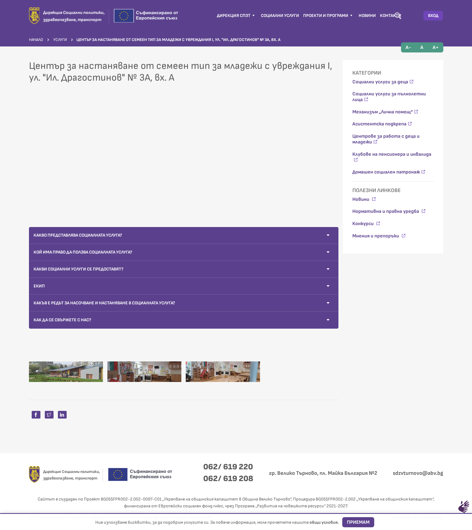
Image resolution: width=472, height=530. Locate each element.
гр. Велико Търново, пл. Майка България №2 (323, 473)
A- (408, 47)
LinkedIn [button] (62, 415)
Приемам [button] (358, 522)
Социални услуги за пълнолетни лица (389, 96)
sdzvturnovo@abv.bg (418, 473)
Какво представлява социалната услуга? (78, 235)
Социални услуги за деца (380, 82)
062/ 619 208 (228, 479)
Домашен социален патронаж (386, 172)
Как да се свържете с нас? (62, 320)
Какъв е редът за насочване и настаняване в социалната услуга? (104, 303)
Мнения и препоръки (376, 236)
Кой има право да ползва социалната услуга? (83, 252)
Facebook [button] (36, 415)
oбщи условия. (324, 522)
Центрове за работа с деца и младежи (386, 139)
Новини (367, 15)
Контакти (390, 15)
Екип (39, 286)
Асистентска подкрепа (379, 124)
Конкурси (363, 223)
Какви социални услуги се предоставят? (78, 269)
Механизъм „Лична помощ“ (382, 112)
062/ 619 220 (228, 467)
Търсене (397, 15)
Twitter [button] (49, 415)
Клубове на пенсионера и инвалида (391, 154)
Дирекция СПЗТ (234, 15)
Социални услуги (280, 15)
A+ (436, 47)
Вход (433, 15)
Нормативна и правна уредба (386, 211)
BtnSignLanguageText (463, 507)
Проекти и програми (326, 15)
